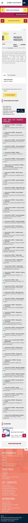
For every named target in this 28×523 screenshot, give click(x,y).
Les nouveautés (6, 485)
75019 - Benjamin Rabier (18, 367)
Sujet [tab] (4, 75)
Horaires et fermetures (8, 487)
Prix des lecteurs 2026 (8, 490)
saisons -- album (8, 81)
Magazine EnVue (6, 503)
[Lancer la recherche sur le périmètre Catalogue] (25, 10)
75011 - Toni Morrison (17, 226)
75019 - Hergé (15, 387)
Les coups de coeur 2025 (9, 491)
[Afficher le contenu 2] (8, 443)
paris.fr (2, 515)
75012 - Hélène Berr (17, 255)
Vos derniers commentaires (9, 495)
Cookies (4, 508)
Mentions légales (6, 509)
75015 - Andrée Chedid (18, 298)
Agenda (4, 457)
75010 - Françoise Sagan (18, 215)
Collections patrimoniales (9, 464)
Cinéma (4, 460)
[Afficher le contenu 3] (10, 443)
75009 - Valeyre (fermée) (18, 187)
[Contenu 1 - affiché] (7, 443)
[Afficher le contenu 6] (14, 443)
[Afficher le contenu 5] (13, 443)
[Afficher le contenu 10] (20, 443)
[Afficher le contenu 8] (17, 443)
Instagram (5, 473)
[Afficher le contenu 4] (11, 443)
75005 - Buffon (16, 152)
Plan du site (5, 511)
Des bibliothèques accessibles (10, 505)
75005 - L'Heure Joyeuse (18, 158)
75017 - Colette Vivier (17, 347)
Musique (4, 459)
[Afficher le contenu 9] (19, 443)
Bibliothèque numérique (9, 465)
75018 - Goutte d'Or (17, 353)
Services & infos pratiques (9, 455)
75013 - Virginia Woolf (17, 286)
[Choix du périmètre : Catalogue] (2, 10)
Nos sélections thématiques (9, 488)
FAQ (3, 501)
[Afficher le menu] (2, 2)
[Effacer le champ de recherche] (22, 10)
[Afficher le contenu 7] (16, 443)
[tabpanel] (14, 80)
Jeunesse (4, 462)
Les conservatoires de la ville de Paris (10, 519)
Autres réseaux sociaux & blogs (10, 477)
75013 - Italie (15, 280)
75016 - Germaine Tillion (18, 327)
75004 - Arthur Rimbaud (18, 140)
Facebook (4, 472)
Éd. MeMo (10, 48)
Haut (26, 449)
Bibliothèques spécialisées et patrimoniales (11, 517)
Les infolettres (6, 478)
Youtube (4, 475)
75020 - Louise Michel (17, 393)
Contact (7, 501)
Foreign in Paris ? (6, 506)
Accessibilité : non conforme (8, 520)
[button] (25, 3)
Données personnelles (13, 508)
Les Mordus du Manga (8, 493)
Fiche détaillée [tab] (11, 75)
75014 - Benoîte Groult (17, 292)
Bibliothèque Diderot (18, 415)
